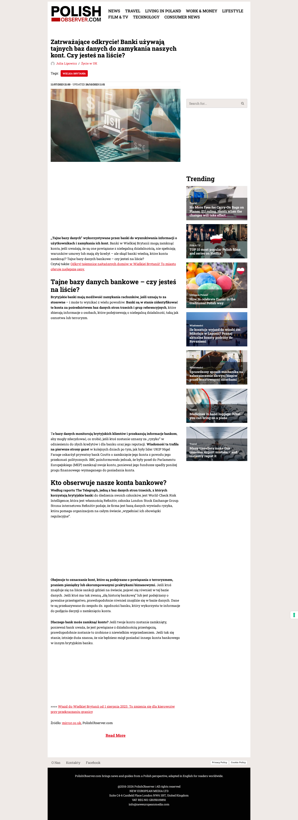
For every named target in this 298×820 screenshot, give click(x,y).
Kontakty (73, 762)
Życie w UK (89, 63)
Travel (132, 10)
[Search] (242, 103)
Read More (115, 735)
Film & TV (118, 16)
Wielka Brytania (74, 73)
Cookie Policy (238, 762)
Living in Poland (163, 10)
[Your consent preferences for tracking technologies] (294, 615)
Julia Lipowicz (66, 63)
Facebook (93, 762)
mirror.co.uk (71, 723)
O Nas (55, 762)
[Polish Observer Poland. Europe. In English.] (76, 14)
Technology (146, 16)
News (114, 10)
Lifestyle (232, 10)
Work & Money (201, 10)
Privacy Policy (219, 762)
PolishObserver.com (88, 776)
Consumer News (182, 16)
